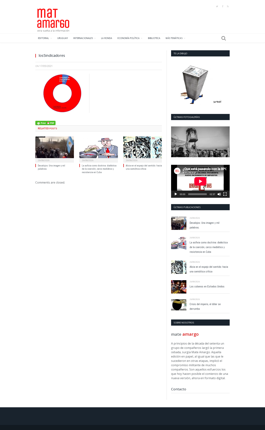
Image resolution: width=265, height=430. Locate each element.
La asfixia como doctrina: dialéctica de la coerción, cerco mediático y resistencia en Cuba (99, 169)
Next (225, 142)
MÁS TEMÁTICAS (174, 38)
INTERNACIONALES (83, 38)
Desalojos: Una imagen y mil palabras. (204, 225)
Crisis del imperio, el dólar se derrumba (205, 306)
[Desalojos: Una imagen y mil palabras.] (54, 149)
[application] (200, 181)
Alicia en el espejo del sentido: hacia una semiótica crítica (144, 167)
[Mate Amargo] (53, 19)
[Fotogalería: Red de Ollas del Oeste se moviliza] (200, 141)
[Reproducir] (176, 194)
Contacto (178, 389)
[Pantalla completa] (225, 194)
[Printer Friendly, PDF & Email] (45, 122)
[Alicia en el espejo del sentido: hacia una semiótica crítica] (142, 149)
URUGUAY (62, 38)
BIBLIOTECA (154, 38)
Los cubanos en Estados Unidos (207, 286)
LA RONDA (106, 38)
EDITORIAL (43, 38)
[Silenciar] (219, 194)
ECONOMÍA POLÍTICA (129, 38)
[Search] (224, 38)
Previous (175, 142)
